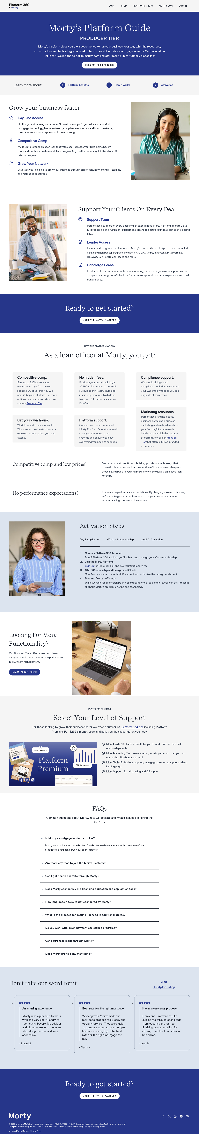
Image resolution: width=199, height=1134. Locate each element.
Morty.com (166, 6)
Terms (19, 1131)
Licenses (12, 1131)
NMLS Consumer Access (80, 1124)
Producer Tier (34, 403)
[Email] (187, 1116)
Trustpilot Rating (164, 987)
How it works (122, 85)
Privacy (26, 1131)
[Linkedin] (181, 1116)
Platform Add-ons (132, 727)
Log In (183, 6)
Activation (167, 85)
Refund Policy (35, 1131)
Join (111, 6)
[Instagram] (175, 1116)
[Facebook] (163, 1116)
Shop (123, 6)
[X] (169, 1116)
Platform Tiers (143, 6)
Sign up (89, 566)
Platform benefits (78, 85)
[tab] (90, 540)
